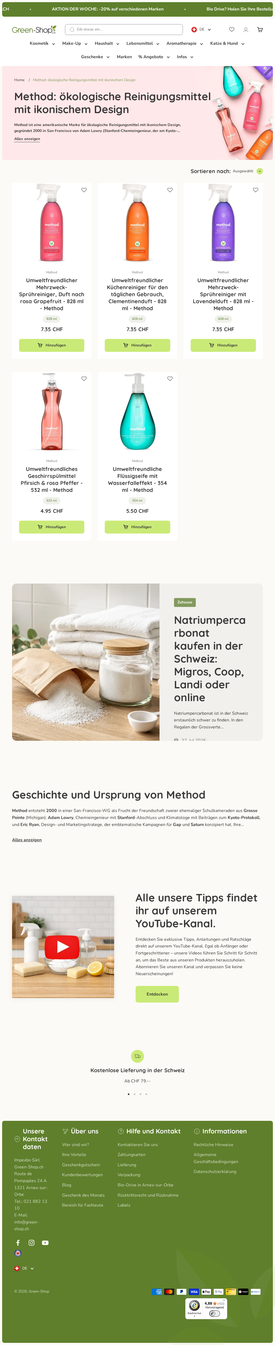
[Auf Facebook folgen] (17, 1242)
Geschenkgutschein (81, 1165)
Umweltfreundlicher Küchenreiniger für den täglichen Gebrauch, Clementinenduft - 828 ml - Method (137, 294)
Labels (124, 1205)
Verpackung (129, 1175)
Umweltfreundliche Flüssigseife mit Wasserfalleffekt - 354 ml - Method (137, 479)
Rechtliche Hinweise (213, 1145)
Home (19, 80)
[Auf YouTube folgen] (45, 1242)
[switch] (214, 1313)
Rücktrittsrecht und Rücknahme (148, 1195)
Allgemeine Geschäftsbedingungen (216, 1158)
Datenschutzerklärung (215, 1172)
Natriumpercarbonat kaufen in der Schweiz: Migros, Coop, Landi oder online (210, 658)
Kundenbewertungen (82, 1175)
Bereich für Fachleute (82, 1205)
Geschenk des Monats (83, 1195)
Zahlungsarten (132, 1155)
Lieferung (127, 1165)
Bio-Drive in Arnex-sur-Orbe (145, 1185)
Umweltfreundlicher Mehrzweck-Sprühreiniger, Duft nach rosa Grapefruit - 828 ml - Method (51, 294)
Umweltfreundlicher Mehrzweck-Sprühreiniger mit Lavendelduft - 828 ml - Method (223, 294)
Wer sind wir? (75, 1145)
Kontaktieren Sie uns (138, 1145)
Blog (66, 1185)
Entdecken (157, 994)
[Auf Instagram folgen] (31, 1242)
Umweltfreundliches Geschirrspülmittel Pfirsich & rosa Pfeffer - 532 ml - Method (52, 479)
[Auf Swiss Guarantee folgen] (17, 1253)
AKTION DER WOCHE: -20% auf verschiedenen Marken (101, 9)
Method (51, 272)
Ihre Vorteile (74, 1155)
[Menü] (224, 1301)
